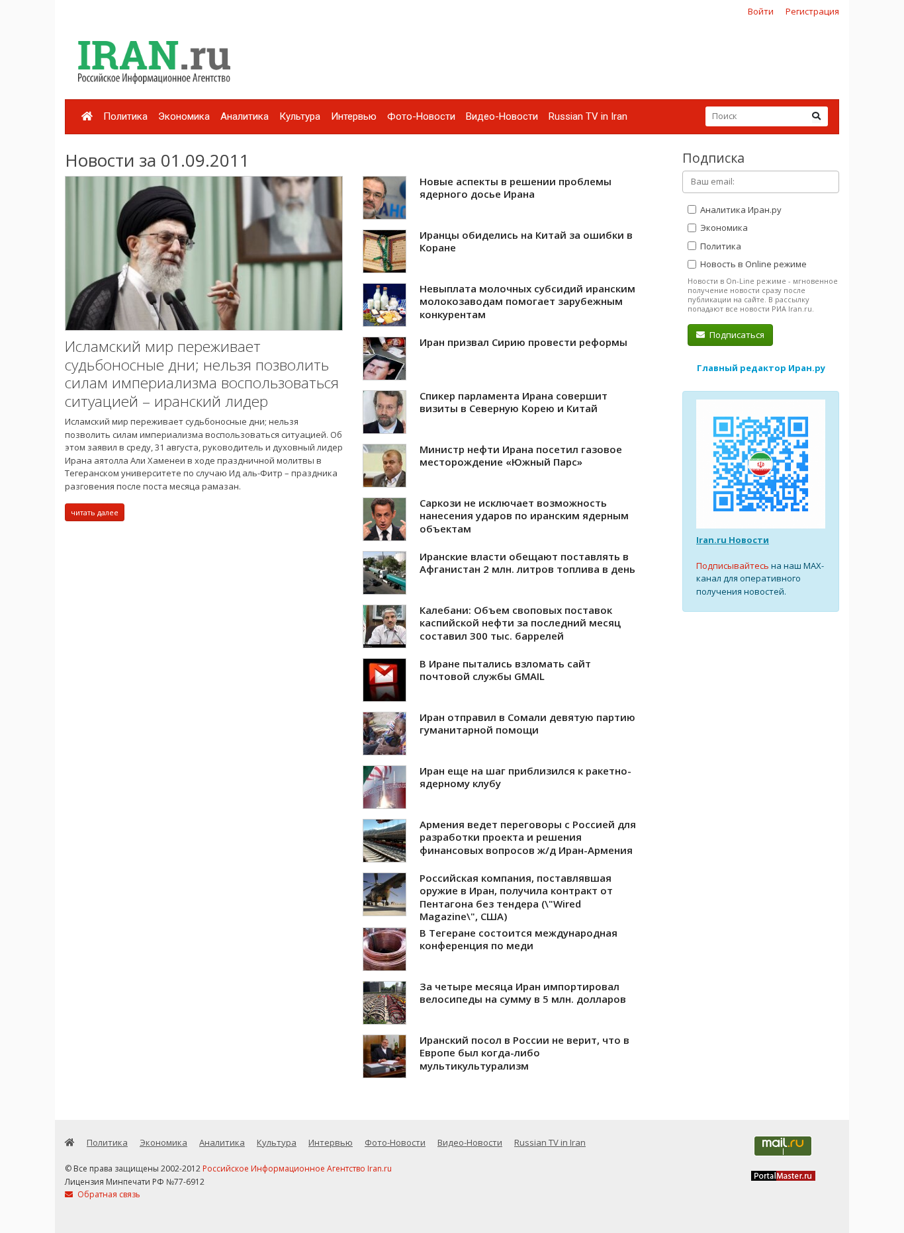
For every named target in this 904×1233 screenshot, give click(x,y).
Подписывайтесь (732, 566)
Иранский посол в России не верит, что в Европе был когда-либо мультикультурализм (524, 1052)
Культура (299, 116)
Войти (761, 11)
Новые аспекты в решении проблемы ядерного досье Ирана (515, 188)
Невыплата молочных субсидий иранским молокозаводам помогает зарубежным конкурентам (527, 301)
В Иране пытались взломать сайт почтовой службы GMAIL (505, 670)
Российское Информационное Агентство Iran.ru (297, 1168)
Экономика (184, 116)
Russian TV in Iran (588, 116)
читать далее (94, 512)
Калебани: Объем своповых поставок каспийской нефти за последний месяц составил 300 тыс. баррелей (520, 622)
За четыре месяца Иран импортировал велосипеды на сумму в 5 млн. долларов (523, 993)
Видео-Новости (502, 116)
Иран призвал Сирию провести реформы (523, 342)
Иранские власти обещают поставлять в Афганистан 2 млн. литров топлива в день (527, 563)
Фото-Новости (421, 116)
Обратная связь (107, 1194)
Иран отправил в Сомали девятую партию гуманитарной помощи (527, 723)
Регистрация (812, 11)
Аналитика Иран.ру (740, 210)
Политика (125, 116)
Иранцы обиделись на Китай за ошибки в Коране (526, 241)
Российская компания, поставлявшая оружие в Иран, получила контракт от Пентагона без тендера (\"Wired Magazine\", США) (516, 897)
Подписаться (735, 335)
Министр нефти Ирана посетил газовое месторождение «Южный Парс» (521, 456)
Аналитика (244, 116)
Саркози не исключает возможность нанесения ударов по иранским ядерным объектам (524, 515)
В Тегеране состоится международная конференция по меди (518, 939)
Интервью (354, 116)
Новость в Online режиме (752, 264)
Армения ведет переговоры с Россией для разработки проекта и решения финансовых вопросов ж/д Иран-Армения (528, 837)
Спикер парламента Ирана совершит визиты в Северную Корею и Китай (514, 402)
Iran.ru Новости (732, 540)
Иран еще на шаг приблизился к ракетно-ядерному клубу (525, 777)
